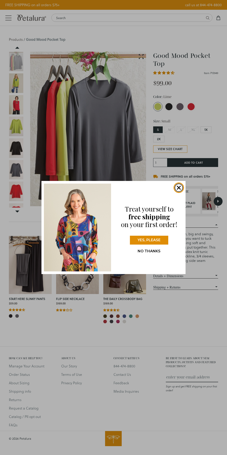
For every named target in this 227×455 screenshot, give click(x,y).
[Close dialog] (179, 188)
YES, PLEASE (149, 240)
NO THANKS (149, 251)
